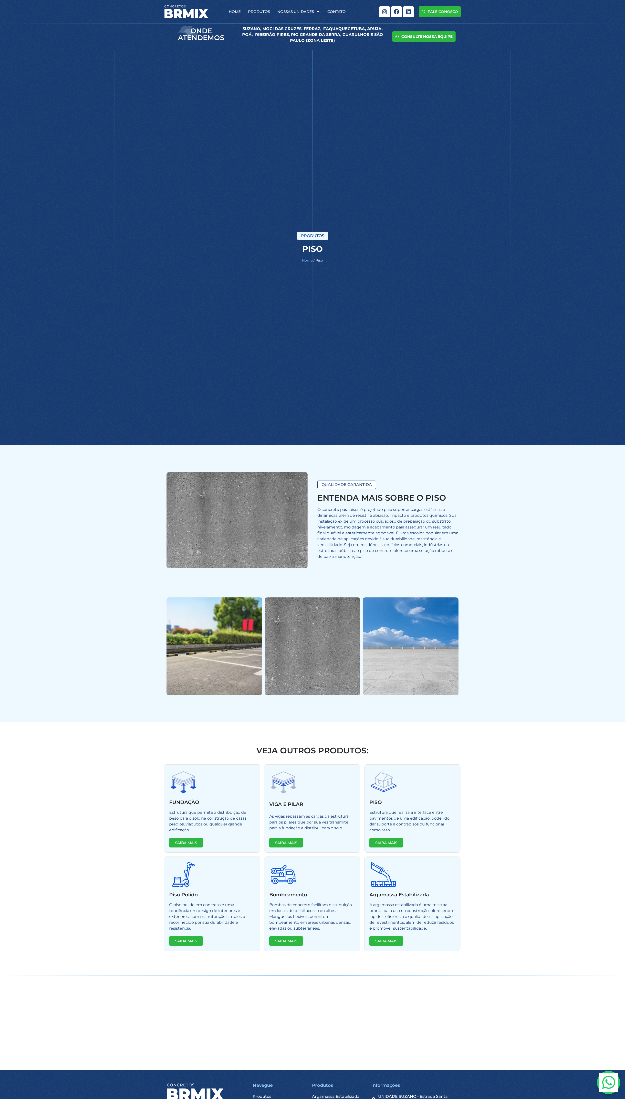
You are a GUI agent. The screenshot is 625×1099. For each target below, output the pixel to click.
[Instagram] (384, 11)
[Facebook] (396, 11)
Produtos (259, 11)
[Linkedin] (408, 11)
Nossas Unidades (295, 11)
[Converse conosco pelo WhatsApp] (608, 1082)
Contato (336, 11)
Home (235, 11)
